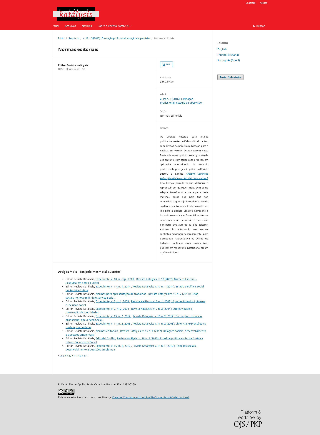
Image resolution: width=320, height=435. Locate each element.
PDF (167, 64)
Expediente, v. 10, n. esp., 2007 (115, 279)
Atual (56, 26)
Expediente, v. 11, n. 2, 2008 (113, 323)
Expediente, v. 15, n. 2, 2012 (113, 316)
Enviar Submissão (230, 77)
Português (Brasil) (228, 60)
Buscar (260, 26)
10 (79, 356)
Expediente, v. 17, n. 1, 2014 (113, 286)
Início (61, 38)
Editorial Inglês (105, 338)
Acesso (263, 2)
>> (85, 356)
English (222, 49)
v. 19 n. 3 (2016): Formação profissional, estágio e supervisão (116, 38)
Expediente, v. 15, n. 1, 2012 (113, 346)
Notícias (87, 26)
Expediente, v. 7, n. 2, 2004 (113, 308)
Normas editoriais (107, 331)
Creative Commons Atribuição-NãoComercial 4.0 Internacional (150, 397)
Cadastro (251, 2)
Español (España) (228, 55)
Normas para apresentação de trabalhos (121, 294)
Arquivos (70, 26)
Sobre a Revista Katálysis (113, 26)
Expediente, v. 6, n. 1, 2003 (113, 301)
